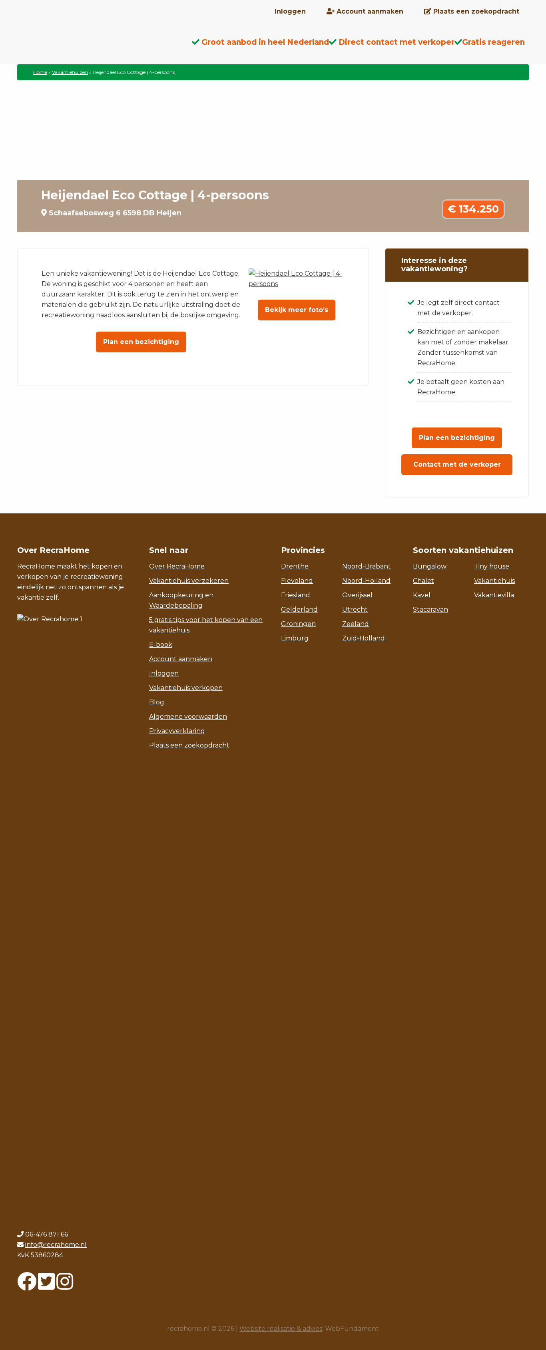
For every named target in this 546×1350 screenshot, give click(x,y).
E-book (160, 644)
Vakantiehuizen (70, 72)
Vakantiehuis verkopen (186, 688)
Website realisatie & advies (280, 1328)
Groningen (298, 624)
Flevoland (297, 581)
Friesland (295, 595)
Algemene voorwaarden (188, 716)
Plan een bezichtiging (141, 342)
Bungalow (429, 566)
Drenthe (295, 566)
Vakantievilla (494, 595)
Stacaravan (430, 609)
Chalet (423, 581)
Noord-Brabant (366, 566)
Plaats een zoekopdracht (189, 745)
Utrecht (355, 609)
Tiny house (491, 566)
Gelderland (299, 609)
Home (40, 72)
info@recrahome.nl (56, 1245)
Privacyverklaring (177, 731)
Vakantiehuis (494, 581)
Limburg (295, 638)
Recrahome (81, 48)
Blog (156, 702)
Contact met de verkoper (457, 464)
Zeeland (355, 624)
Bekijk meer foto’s (296, 310)
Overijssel (357, 595)
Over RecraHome (177, 566)
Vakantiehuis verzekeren (189, 581)
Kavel (421, 595)
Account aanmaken (180, 659)
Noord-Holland (366, 581)
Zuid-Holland (363, 638)
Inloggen (164, 673)
